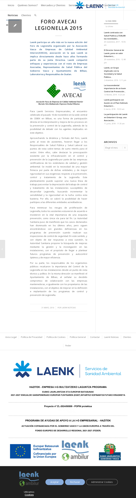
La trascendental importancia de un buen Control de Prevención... (115, 88)
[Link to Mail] (7, 24)
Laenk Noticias (69, 307)
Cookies (29, 494)
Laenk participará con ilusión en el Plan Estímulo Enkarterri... (116, 103)
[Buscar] (35, 15)
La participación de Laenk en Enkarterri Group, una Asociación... (115, 117)
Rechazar (75, 482)
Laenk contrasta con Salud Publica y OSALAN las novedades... (115, 35)
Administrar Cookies (102, 482)
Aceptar (54, 482)
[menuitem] (11, 5)
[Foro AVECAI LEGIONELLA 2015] (15, 26)
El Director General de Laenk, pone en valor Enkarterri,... (114, 53)
